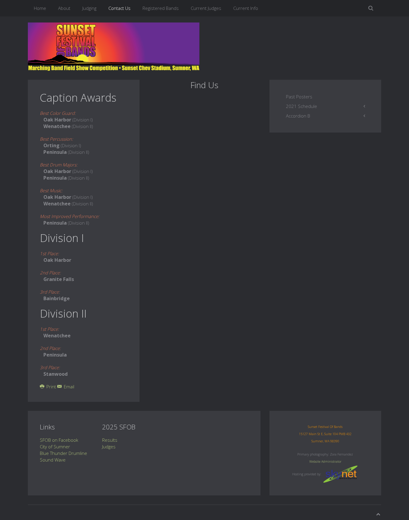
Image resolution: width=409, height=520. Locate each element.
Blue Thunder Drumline (63, 453)
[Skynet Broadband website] (340, 474)
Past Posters (299, 97)
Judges (109, 447)
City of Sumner (55, 447)
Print (51, 387)
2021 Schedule (301, 106)
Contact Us (119, 8)
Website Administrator (325, 461)
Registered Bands (161, 8)
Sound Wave (53, 460)
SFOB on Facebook (59, 440)
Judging (89, 8)
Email (68, 387)
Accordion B (298, 116)
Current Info (245, 8)
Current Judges (206, 8)
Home (40, 8)
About (64, 8)
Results (109, 440)
